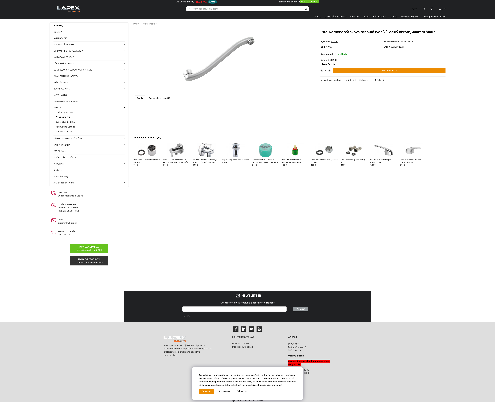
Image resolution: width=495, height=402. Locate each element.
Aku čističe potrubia (63, 182)
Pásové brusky (60, 176)
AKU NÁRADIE (60, 38)
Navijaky (57, 170)
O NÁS (394, 16)
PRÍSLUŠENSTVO (61, 82)
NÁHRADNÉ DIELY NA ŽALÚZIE (67, 138)
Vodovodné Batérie (65, 126)
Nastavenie (224, 391)
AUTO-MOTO (60, 95)
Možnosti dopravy (410, 16)
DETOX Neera (60, 151)
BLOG (366, 16)
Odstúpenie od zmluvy (434, 16)
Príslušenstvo (63, 117)
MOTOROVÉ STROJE (63, 57)
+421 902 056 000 (309, 1)
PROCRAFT (58, 163)
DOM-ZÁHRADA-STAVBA (66, 76)
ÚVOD (318, 16)
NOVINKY (57, 31)
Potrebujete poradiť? (159, 98)
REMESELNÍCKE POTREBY (65, 101)
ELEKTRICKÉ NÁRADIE (63, 44)
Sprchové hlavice (64, 131)
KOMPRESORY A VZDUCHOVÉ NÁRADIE (72, 69)
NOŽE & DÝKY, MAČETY (64, 157)
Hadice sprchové (64, 112)
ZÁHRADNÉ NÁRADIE (63, 63)
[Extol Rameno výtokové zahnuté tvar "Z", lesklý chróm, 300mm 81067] (219, 59)
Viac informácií (274, 385)
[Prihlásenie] (423, 8)
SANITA (57, 107)
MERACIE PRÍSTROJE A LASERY (68, 50)
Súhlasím (206, 391)
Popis (140, 98)
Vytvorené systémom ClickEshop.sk (247, 400)
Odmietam (242, 391)
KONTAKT (354, 16)
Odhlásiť (187, 316)
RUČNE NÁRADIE (61, 88)
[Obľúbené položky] (432, 8)
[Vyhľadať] (189, 8)
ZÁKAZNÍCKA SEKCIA (335, 16)
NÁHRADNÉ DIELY (61, 144)
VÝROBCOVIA (380, 16)
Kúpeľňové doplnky (65, 121)
